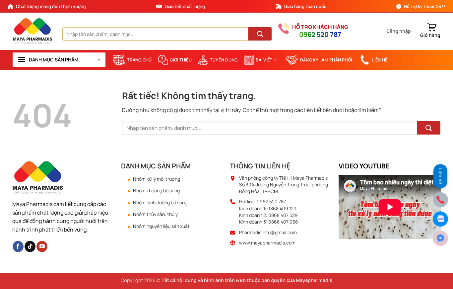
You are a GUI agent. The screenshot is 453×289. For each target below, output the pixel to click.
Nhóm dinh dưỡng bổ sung (160, 203)
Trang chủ (139, 60)
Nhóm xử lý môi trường (156, 179)
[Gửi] (260, 34)
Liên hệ (379, 60)
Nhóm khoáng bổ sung (156, 191)
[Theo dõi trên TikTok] (30, 246)
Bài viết (264, 60)
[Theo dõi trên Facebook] (18, 246)
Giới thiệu (181, 60)
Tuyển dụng (224, 60)
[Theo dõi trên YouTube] (41, 246)
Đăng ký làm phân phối (326, 60)
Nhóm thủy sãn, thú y (155, 214)
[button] (398, 31)
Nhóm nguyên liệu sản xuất (161, 226)
